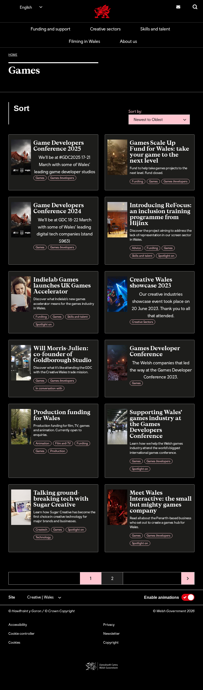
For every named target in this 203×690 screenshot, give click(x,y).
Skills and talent (155, 28)
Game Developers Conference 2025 (58, 145)
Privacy (109, 625)
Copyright (111, 642)
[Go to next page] (187, 578)
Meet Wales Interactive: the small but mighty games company (161, 501)
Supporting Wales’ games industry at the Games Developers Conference (156, 423)
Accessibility (17, 625)
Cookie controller (21, 633)
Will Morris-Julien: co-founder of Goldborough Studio (62, 353)
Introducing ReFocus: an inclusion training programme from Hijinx (161, 213)
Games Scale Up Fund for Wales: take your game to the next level (159, 151)
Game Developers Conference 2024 (58, 207)
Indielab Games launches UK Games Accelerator (62, 285)
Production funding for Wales (61, 414)
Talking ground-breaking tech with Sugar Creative (60, 498)
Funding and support (50, 28)
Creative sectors (105, 28)
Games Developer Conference (155, 350)
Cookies (14, 642)
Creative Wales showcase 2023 (151, 282)
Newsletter (111, 633)
